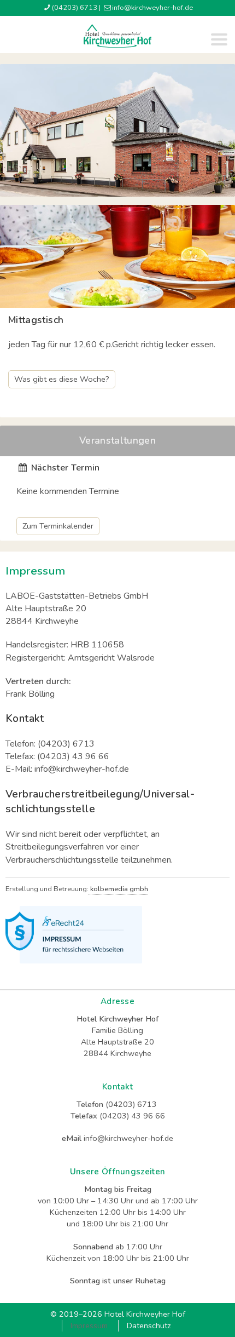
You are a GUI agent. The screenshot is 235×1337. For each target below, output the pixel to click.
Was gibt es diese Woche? (61, 379)
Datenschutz (149, 1325)
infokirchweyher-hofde (152, 8)
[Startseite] (117, 36)
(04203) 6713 (74, 8)
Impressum (89, 1325)
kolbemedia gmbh (118, 889)
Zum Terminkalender (57, 525)
